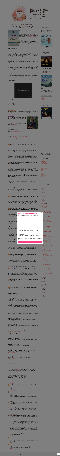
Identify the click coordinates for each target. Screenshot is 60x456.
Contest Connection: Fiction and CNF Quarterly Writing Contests (29, 231)
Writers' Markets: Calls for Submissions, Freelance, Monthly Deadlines (30, 235)
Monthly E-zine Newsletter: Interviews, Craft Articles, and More (29, 233)
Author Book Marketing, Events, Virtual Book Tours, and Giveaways (29, 230)
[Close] (41, 212)
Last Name (20, 225)
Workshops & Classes (23, 234)
